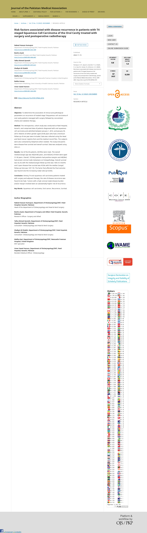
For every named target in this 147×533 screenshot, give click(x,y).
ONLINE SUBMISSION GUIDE (118, 48)
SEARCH (56, 16)
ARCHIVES (101, 12)
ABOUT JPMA (24, 12)
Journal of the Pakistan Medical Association (39, 8)
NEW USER (112, 40)
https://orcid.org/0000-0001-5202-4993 (25, 91)
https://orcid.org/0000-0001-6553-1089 (25, 49)
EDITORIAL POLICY (40, 12)
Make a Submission (115, 26)
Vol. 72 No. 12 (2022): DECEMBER (39, 23)
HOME (13, 12)
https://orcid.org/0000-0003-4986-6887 (25, 57)
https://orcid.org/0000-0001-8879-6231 (25, 65)
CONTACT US (112, 44)
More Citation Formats (82, 84)
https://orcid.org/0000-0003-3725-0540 (25, 72)
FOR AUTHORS (55, 12)
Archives (23, 23)
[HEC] (118, 130)
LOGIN (110, 36)
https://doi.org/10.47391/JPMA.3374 (31, 98)
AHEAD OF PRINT (88, 12)
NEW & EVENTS (43, 16)
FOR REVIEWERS (71, 12)
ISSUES (15, 16)
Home (16, 23)
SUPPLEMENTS (28, 16)
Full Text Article (82, 45)
